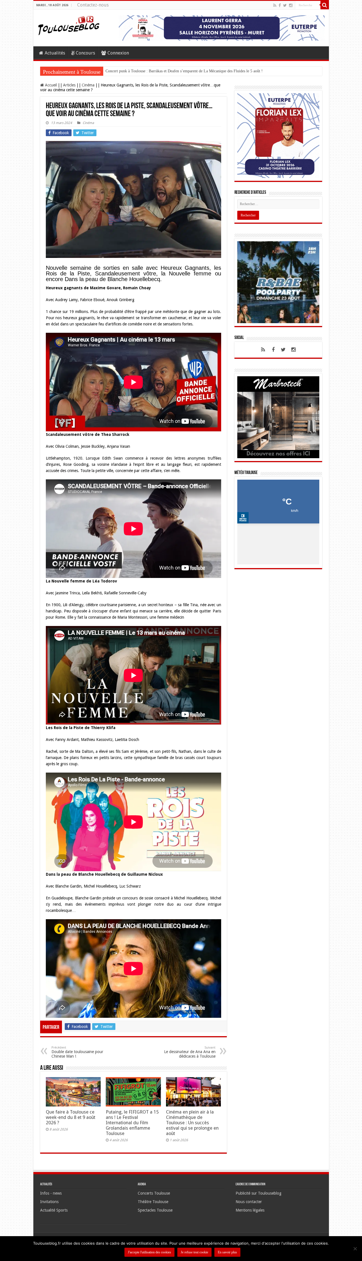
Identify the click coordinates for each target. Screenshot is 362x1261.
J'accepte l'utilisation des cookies (149, 1252)
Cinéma (88, 85)
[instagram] (290, 5)
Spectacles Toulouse (155, 1210)
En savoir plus (227, 1252)
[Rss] (275, 5)
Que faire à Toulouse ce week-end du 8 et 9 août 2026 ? (70, 1117)
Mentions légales (250, 1210)
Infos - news (51, 1193)
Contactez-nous (93, 5)
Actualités (55, 53)
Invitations (49, 1201)
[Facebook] (279, 5)
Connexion (118, 53)
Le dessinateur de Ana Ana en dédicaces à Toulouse (190, 1052)
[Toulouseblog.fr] (69, 24)
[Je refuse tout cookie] (355, 1248)
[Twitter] (285, 5)
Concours (85, 53)
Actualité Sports (54, 1210)
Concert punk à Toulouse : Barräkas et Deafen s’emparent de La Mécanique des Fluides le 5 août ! (184, 71)
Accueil (50, 85)
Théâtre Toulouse (153, 1201)
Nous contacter (249, 1201)
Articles (69, 85)
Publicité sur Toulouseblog (258, 1193)
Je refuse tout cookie (194, 1252)
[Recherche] (324, 5)
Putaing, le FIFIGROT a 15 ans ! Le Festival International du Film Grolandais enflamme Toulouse (132, 1122)
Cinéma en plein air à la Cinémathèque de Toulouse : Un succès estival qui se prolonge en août (192, 1122)
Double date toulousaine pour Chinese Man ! (77, 1052)
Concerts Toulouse (154, 1193)
